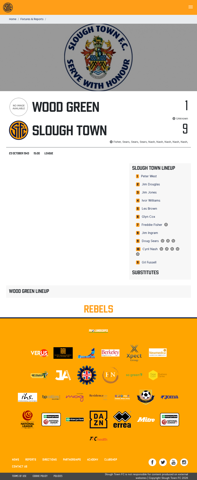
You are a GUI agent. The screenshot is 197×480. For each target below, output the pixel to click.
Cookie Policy (40, 476)
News (15, 459)
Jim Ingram (150, 233)
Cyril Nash (150, 249)
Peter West (149, 176)
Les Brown (149, 208)
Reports (30, 459)
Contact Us (20, 466)
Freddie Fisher (152, 224)
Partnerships (72, 459)
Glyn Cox (148, 216)
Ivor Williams (151, 200)
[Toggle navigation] (190, 6)
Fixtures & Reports (31, 19)
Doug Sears (150, 241)
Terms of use (19, 476)
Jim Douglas (151, 184)
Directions (50, 459)
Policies (58, 476)
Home (12, 19)
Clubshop (110, 459)
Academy (92, 459)
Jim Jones (149, 192)
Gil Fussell (149, 262)
